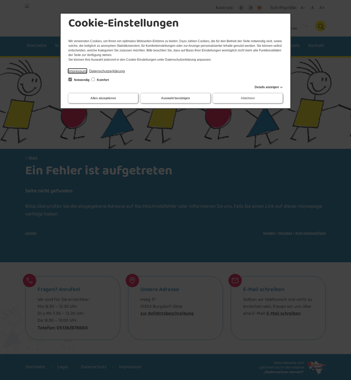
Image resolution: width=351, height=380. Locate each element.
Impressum (77, 71)
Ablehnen (248, 98)
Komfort (102, 80)
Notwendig (81, 80)
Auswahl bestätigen (175, 98)
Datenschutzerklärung (107, 71)
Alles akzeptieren (103, 98)
